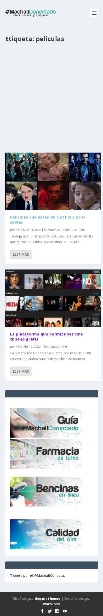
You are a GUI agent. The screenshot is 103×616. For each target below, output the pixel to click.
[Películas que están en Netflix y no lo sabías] (53, 181)
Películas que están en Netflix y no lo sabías (48, 219)
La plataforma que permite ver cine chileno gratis (46, 336)
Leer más (21, 254)
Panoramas (52, 230)
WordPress (51, 604)
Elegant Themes (47, 598)
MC (18, 230)
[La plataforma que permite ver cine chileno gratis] (53, 298)
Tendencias (69, 230)
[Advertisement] (51, 99)
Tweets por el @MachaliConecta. (37, 575)
